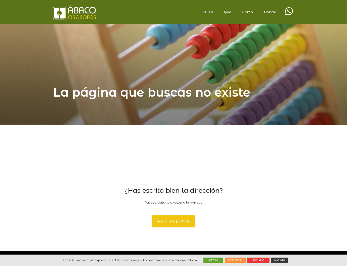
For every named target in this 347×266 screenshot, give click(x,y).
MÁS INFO (279, 260)
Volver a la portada (173, 221)
